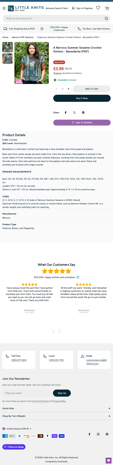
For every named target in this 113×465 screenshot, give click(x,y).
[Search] (106, 18)
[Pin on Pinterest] (83, 112)
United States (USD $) (17, 428)
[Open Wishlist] (109, 461)
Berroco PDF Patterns (22, 37)
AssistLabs (63, 461)
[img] (56, 271)
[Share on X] (74, 112)
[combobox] (56, 18)
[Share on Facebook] (65, 112)
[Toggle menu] (4, 8)
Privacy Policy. (59, 401)
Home (5, 37)
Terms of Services (40, 401)
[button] (54, 331)
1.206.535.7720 (56, 360)
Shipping (57, 73)
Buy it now (82, 98)
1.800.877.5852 (18, 360)
